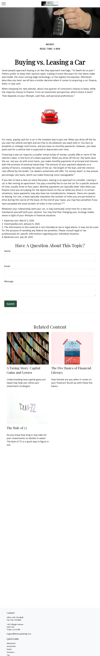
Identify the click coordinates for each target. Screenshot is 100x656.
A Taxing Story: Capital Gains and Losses (23, 370)
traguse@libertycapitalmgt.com (19, 634)
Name (7, 251)
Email (7, 266)
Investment (11, 646)
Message (8, 281)
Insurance (10, 652)
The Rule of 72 (17, 428)
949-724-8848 (17, 617)
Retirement (11, 643)
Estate (9, 649)
